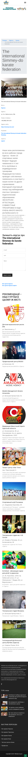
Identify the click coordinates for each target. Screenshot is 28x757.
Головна (4, 40)
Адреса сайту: (5, 124)
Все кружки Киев (6, 739)
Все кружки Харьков (7, 729)
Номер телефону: (6, 118)
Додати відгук (7, 275)
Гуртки (17, 40)
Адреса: (3, 111)
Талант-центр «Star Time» (11, 467)
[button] (3, 88)
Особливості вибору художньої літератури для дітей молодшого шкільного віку (18, 696)
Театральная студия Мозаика (13, 611)
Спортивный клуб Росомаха (12, 502)
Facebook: (4, 130)
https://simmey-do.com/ (7, 127)
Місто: (3, 105)
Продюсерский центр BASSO (12, 361)
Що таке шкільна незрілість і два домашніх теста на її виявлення (17, 714)
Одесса (11, 40)
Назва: (3, 99)
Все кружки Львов (7, 735)
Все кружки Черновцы (8, 732)
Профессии (5, 745)
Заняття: (3, 138)
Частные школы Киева (8, 742)
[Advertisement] (14, 25)
